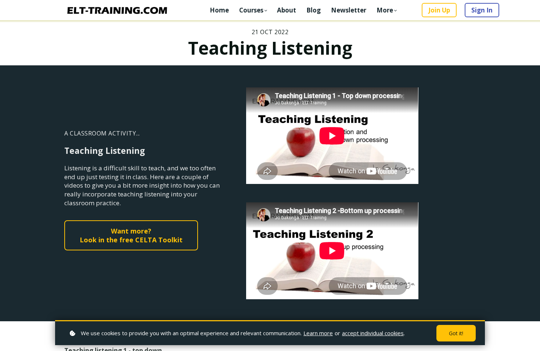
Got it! (456, 333)
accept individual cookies (373, 333)
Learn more (318, 333)
